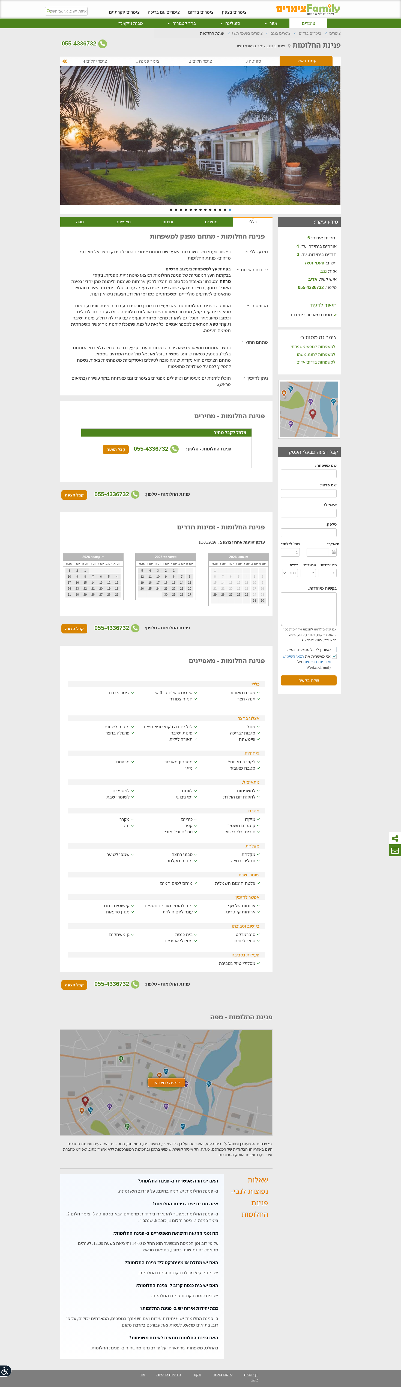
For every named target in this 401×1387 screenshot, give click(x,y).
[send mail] (395, 850)
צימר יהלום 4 (95, 61)
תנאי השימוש (293, 656)
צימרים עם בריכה (164, 12)
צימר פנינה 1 (147, 61)
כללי (253, 221)
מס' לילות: (290, 543)
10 (186, 210)
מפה (80, 221)
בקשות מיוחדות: (322, 588)
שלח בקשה (308, 680)
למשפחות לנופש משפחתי (313, 346)
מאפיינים (123, 221)
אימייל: (330, 504)
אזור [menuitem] (272, 23)
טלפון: (331, 524)
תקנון (196, 1374)
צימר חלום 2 (200, 61)
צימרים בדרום (201, 12)
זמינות (167, 221)
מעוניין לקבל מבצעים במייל (309, 649)
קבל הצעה (115, 449)
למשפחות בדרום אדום (316, 362)
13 (171, 210)
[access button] (6, 1371)
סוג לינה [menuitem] (232, 23)
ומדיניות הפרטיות (317, 661)
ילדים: (293, 565)
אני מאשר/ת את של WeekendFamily (307, 662)
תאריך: (333, 543)
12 (176, 210)
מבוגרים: (309, 565)
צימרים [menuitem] (308, 23)
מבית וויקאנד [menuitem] (130, 23)
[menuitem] (234, 8)
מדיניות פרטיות (168, 1374)
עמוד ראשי (306, 61)
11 (181, 210)
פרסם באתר (222, 1374)
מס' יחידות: (328, 565)
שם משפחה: (326, 465)
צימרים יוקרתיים (124, 12)
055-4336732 (80, 43)
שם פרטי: (328, 484)
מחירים (211, 221)
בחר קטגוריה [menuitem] (183, 23)
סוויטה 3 (253, 61)
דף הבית (251, 1374)
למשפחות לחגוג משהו (316, 354)
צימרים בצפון (234, 12)
